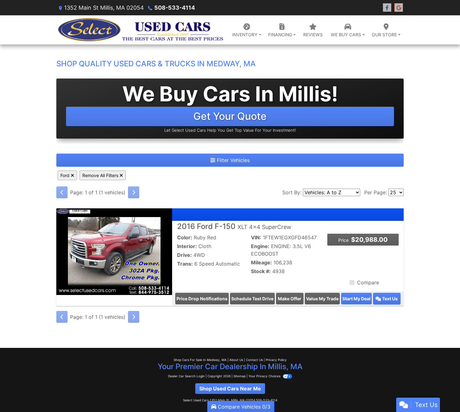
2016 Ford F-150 (234, 226)
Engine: (260, 246)
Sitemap (239, 376)
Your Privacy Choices (264, 376)
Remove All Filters (101, 175)
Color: (184, 237)
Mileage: (261, 262)
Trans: (185, 264)
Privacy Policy (276, 360)
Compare (368, 282)
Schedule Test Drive (252, 298)
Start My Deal (356, 298)
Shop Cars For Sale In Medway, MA (200, 360)
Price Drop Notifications (201, 298)
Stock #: (261, 271)
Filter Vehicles (232, 160)
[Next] (133, 192)
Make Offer (289, 298)
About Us (236, 360)
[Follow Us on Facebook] (387, 7)
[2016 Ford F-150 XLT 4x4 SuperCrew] (114, 251)
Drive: (184, 255)
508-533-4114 (174, 7)
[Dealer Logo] (139, 30)
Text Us (389, 298)
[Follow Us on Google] (398, 7)
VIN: (256, 237)
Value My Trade (322, 298)
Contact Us (254, 360)
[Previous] (62, 192)
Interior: (187, 246)
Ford (65, 175)
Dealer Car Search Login (186, 376)
